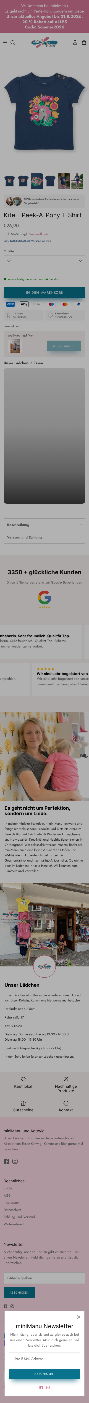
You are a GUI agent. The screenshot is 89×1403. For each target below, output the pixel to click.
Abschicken (44, 1374)
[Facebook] (41, 1387)
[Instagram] (48, 1387)
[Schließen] (79, 1317)
